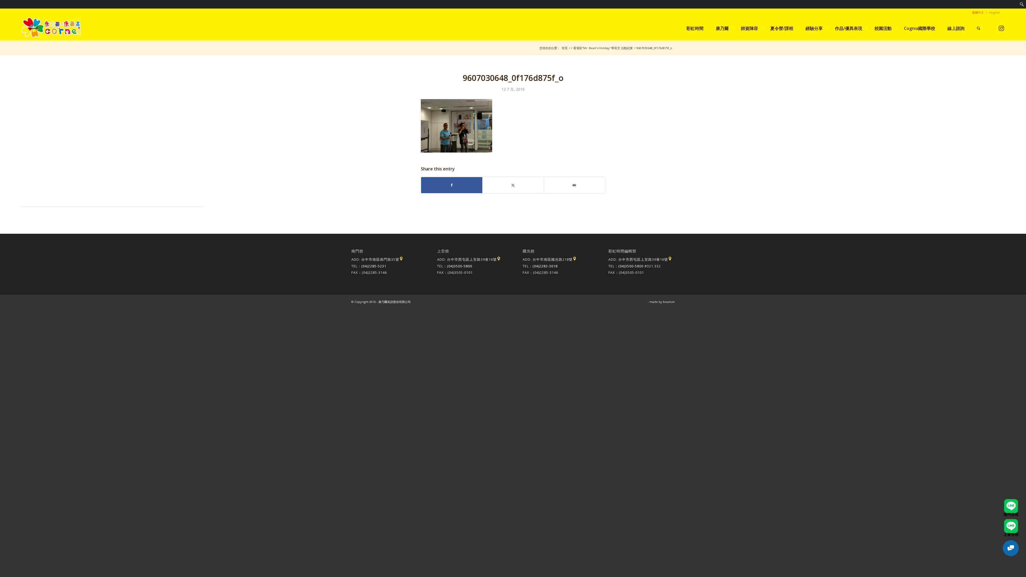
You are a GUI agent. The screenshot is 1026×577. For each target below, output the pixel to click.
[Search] (978, 28)
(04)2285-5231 (373, 266)
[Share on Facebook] (451, 185)
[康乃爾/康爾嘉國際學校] (51, 28)
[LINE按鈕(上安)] (1011, 521)
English (994, 12)
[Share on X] (513, 185)
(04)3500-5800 (459, 266)
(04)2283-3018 (545, 266)
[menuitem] (1022, 4)
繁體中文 (978, 12)
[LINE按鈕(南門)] (1011, 501)
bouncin (669, 302)
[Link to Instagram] (1002, 28)
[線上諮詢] (1011, 548)
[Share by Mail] (574, 185)
